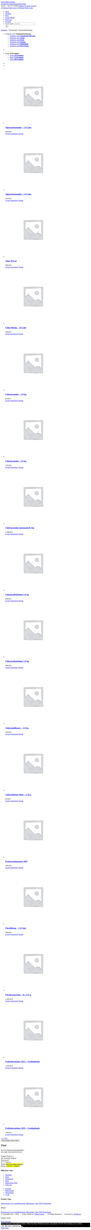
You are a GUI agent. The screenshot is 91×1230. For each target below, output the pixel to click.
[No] (22, 1226)
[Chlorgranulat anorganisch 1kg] (47, 496)
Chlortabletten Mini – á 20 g (18, 794)
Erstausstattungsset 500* (16, 861)
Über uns (8, 1185)
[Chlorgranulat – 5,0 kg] (47, 430)
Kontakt (8, 1189)
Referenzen (9, 1179)
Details (20, 134)
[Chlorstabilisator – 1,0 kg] (47, 697)
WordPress (77, 1214)
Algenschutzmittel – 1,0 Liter (18, 127)
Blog (7, 1181)
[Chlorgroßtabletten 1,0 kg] (47, 563)
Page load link (6, 1222)
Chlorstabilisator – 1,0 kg (17, 728)
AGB (7, 1195)
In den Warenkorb (11, 134)
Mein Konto (9, 1191)
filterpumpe (30, 1203)
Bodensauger (5, 1203)
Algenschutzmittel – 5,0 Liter (18, 194)
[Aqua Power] (47, 230)
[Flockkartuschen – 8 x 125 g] (47, 963)
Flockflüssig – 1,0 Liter (15, 928)
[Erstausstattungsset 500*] (47, 830)
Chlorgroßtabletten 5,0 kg (17, 661)
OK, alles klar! (6, 1226)
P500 (40, 1203)
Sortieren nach (22, 36)
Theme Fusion (39, 1214)
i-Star (36, 1203)
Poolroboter (47, 1203)
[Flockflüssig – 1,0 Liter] (47, 897)
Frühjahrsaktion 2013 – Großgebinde (22, 1061)
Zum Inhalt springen (8, 2)
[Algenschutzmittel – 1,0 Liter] (47, 96)
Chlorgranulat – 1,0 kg (15, 394)
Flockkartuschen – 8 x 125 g (18, 995)
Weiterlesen (16, 1226)
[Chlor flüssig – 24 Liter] (47, 296)
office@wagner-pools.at (28, 6)
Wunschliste (9, 1193)
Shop (7, 1177)
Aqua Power (11, 261)
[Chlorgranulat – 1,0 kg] (47, 363)
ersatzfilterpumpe (20, 1203)
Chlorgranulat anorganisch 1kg (19, 528)
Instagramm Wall (11, 1183)
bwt (12, 1203)
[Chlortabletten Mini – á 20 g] (47, 763)
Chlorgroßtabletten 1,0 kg (17, 594)
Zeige (17, 55)
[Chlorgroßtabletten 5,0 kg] (47, 630)
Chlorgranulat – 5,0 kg (15, 461)
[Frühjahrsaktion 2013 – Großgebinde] (47, 1030)
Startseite (4, 30)
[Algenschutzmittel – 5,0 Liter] (47, 163)
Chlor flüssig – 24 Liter (15, 327)
